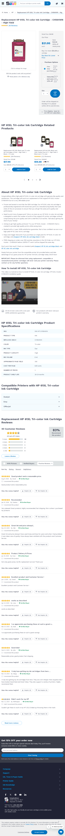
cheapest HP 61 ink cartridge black (46, 246)
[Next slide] (40, 180)
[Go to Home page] (11, 3)
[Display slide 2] (33, 180)
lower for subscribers (56, 112)
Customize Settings (23, 832)
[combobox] (34, 3)
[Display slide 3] (36, 180)
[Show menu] (3, 3)
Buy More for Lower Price (48, 57)
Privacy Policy (39, 759)
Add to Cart (21, 169)
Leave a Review (10, 456)
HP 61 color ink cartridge (10, 248)
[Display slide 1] (29, 180)
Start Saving (32, 755)
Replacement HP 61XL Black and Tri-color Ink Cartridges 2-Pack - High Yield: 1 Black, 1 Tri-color (17, 152)
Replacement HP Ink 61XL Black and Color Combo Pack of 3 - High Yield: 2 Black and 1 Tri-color (46, 152)
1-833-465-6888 (18, 805)
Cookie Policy (29, 824)
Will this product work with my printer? (18, 73)
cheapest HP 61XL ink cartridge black (26, 237)
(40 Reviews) (13, 25)
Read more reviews (12, 723)
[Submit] (48, 3)
